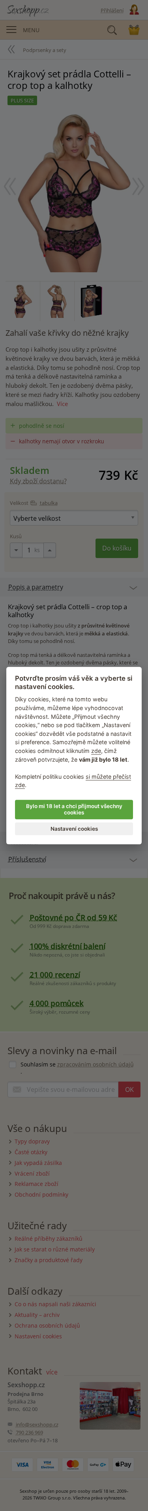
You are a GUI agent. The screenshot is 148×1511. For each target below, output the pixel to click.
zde (96, 750)
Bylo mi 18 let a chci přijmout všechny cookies (74, 809)
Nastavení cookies (74, 829)
